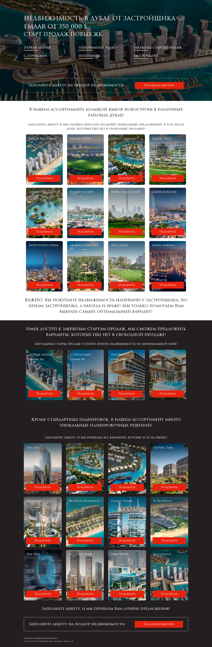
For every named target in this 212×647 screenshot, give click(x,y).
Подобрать (44, 178)
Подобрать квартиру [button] (159, 85)
